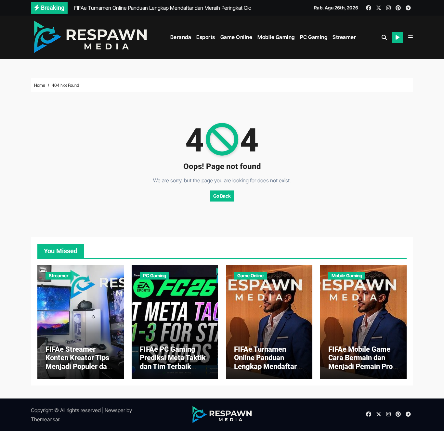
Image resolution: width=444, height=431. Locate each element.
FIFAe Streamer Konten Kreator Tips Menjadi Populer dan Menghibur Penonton (79, 362)
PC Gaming (314, 37)
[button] (410, 37)
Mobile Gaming (276, 37)
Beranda (180, 37)
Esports (205, 37)
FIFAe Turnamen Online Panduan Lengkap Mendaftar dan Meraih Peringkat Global (268, 366)
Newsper (115, 410)
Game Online (236, 37)
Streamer (344, 37)
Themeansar (45, 419)
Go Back (222, 196)
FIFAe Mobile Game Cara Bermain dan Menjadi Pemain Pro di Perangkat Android (362, 362)
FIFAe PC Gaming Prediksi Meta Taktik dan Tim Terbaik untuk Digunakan (173, 362)
